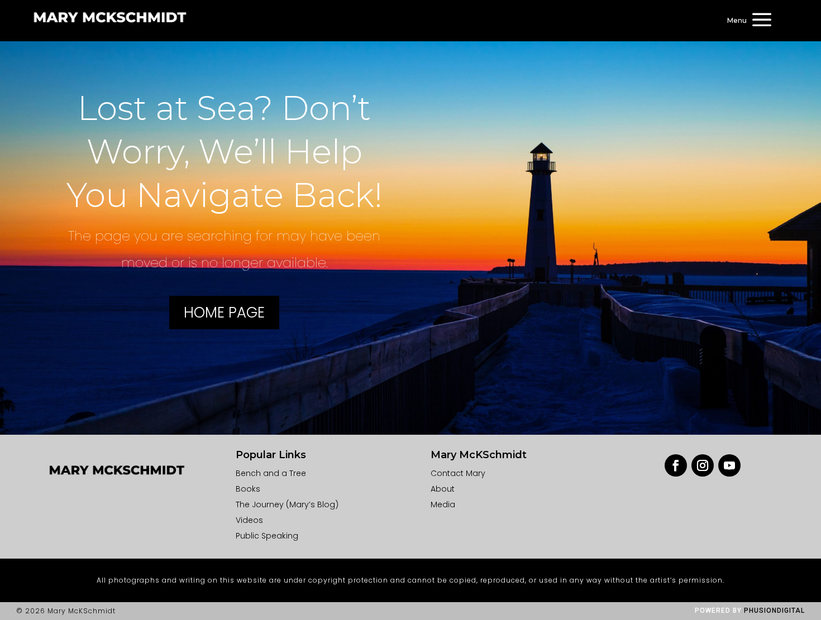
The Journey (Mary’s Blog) (287, 504)
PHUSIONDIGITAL (774, 610)
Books (248, 488)
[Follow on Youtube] (729, 465)
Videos (249, 520)
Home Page (224, 312)
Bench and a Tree (271, 473)
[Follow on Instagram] (702, 465)
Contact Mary (458, 473)
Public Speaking (267, 535)
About (443, 488)
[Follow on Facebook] (676, 465)
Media (443, 504)
